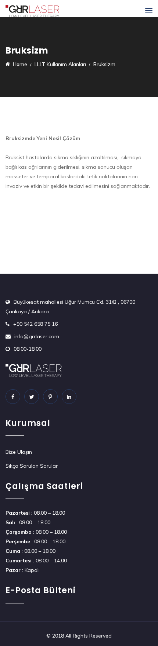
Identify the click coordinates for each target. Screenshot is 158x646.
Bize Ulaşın (19, 452)
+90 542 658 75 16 (35, 324)
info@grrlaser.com (36, 336)
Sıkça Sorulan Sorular (32, 466)
